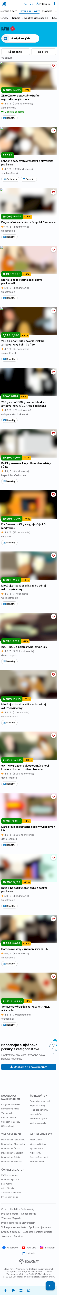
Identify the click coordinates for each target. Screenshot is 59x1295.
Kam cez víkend (9, 1117)
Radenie (17, 51)
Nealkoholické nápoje (36, 18)
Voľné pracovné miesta (13, 1227)
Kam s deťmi (36, 1114)
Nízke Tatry (35, 1153)
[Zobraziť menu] (54, 4)
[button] (53, 65)
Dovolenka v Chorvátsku (13, 1144)
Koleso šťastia (28, 1213)
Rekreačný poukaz (10, 1108)
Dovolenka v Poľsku (10, 1157)
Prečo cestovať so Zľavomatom (18, 1222)
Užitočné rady (8, 1126)
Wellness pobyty (38, 1123)
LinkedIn (31, 1253)
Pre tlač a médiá (10, 1213)
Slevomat (6, 1236)
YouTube (31, 1247)
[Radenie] (29, 1290)
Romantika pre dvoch (40, 1101)
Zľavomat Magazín (11, 1218)
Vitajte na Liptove (38, 1144)
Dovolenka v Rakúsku (11, 1161)
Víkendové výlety (38, 1118)
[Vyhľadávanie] (26, 4)
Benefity (10, 117)
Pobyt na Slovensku (10, 1104)
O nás (4, 1209)
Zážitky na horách (9, 1175)
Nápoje (16, 18)
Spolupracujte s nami (40, 1227)
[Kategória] (21, 1290)
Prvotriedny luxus (9, 1197)
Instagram (50, 1247)
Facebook (12, 1247)
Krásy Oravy (36, 1139)
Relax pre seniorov (39, 1110)
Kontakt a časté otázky (22, 1209)
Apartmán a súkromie (11, 1192)
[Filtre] (50, 1285)
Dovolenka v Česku (10, 1148)
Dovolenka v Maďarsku (12, 1153)
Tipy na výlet (7, 1113)
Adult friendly (7, 1188)
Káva (55, 18)
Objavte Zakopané (39, 1157)
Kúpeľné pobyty (37, 1105)
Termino (18, 1236)
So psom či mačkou (10, 1122)
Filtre (45, 51)
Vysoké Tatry (36, 1148)
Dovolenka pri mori (10, 1179)
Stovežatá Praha (38, 1161)
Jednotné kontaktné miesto (37, 1231)
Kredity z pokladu (10, 1231)
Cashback (11, 179)
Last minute (6, 1184)
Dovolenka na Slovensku (13, 1139)
